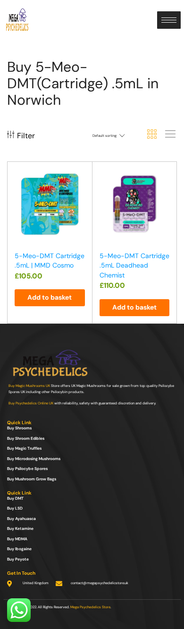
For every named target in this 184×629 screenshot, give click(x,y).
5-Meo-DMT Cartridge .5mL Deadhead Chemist (134, 265)
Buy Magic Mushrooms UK (29, 386)
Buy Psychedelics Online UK (30, 403)
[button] (50, 297)
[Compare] (80, 194)
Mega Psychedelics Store (90, 607)
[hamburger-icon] (169, 20)
